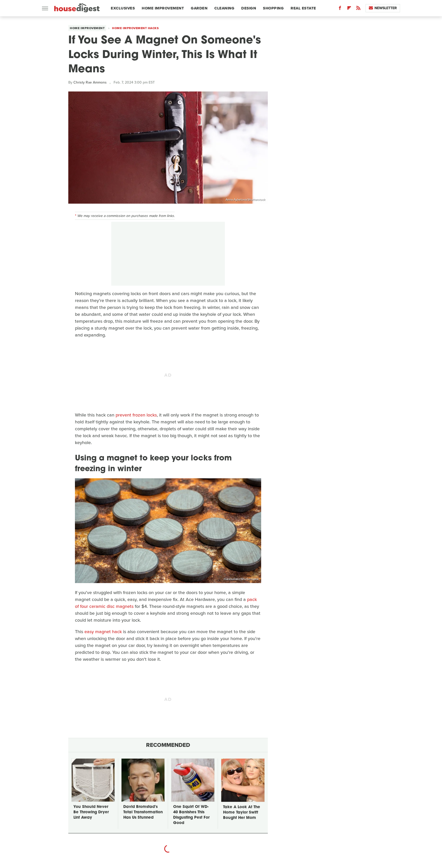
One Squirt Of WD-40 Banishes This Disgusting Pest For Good (191, 815)
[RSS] (358, 9)
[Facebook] (340, 9)
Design (248, 8)
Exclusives (123, 8)
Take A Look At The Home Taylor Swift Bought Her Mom (241, 812)
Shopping (273, 8)
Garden (199, 8)
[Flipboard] (349, 9)
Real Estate (303, 8)
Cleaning (224, 8)
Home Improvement (163, 8)
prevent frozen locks (136, 415)
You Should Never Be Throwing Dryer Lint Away (91, 812)
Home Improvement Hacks (135, 28)
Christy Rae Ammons (90, 82)
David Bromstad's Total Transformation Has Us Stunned (143, 812)
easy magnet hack (103, 631)
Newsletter (385, 8)
